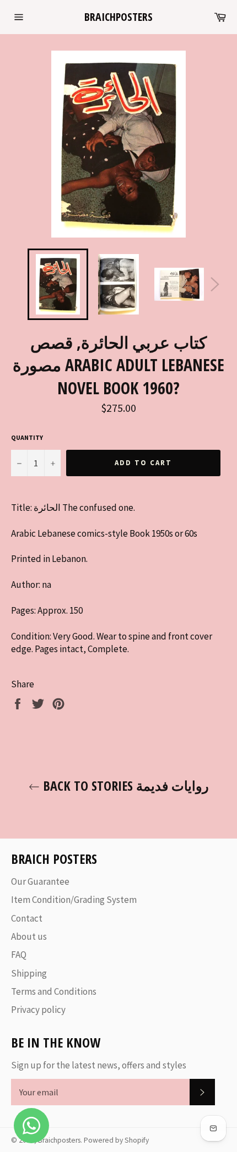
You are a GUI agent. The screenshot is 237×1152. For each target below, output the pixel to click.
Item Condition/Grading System (74, 900)
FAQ (18, 955)
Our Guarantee (40, 881)
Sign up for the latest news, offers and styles (98, 1065)
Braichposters (118, 16)
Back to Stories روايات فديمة (124, 785)
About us (29, 936)
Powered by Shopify (116, 1140)
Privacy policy (38, 1010)
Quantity (27, 437)
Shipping (29, 973)
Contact (26, 918)
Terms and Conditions (53, 991)
